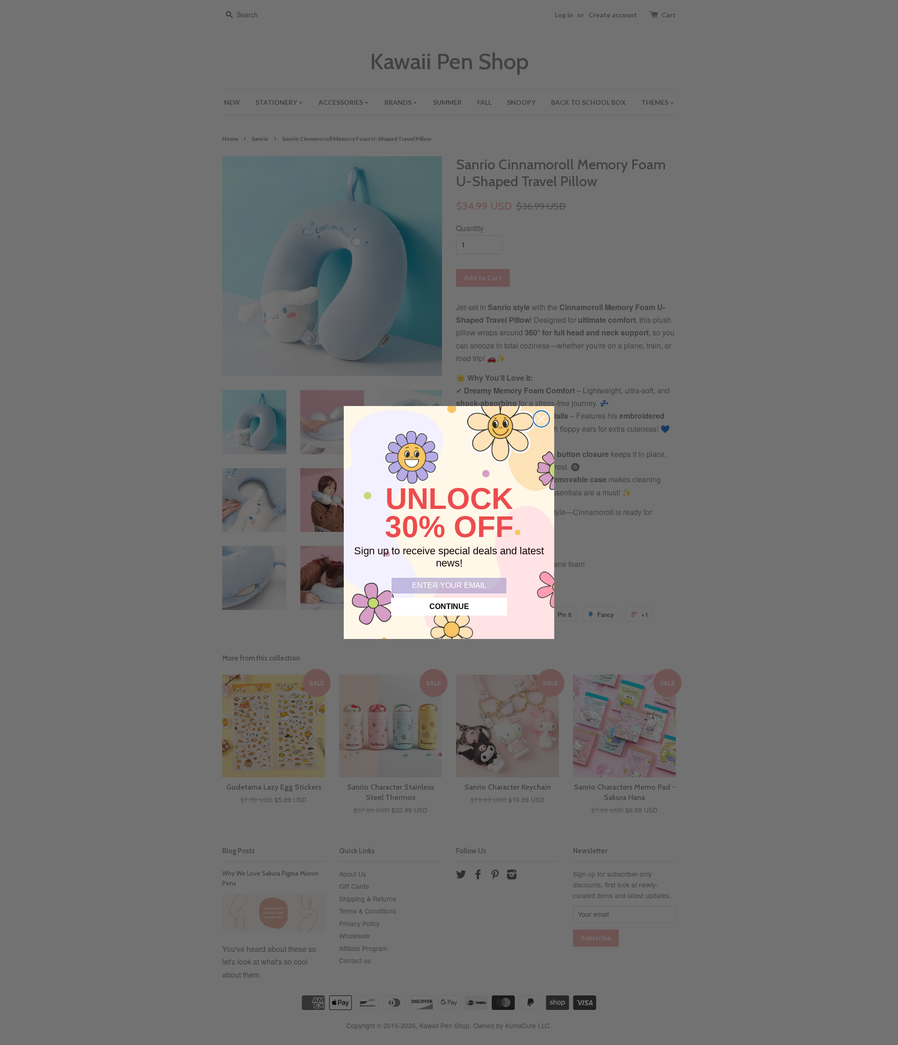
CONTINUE (449, 606)
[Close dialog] (541, 419)
